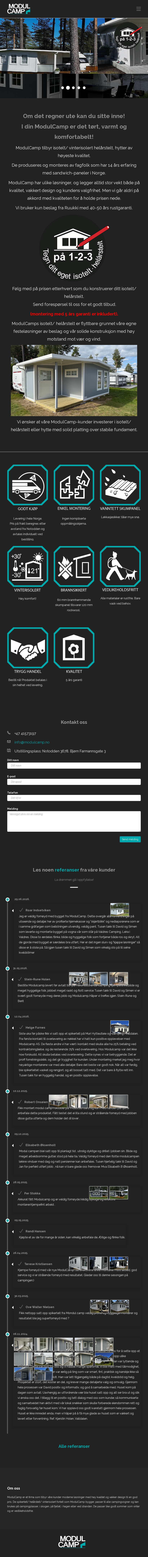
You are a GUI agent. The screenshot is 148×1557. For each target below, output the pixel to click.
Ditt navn (13, 760)
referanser (67, 870)
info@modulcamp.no (31, 742)
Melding (12, 808)
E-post (11, 776)
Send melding (130, 839)
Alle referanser (74, 1446)
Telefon (12, 792)
